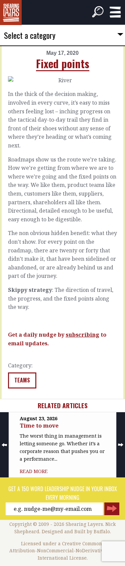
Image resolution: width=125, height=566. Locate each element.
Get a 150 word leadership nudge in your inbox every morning (62, 493)
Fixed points (62, 63)
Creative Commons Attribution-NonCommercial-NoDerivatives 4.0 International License (62, 550)
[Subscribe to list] (111, 508)
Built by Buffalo (92, 531)
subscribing (82, 334)
